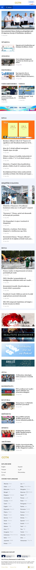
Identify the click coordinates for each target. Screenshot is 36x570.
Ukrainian (25, 535)
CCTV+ (3, 475)
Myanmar (26, 492)
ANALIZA (5, 56)
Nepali (23, 495)
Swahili (24, 523)
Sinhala (24, 517)
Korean (7, 543)
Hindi (6, 529)
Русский (3, 472)
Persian (24, 498)
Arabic (7, 486)
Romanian (25, 509)
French (8, 515)
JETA (3, 372)
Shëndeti (5, 414)
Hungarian (8, 532)
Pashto (23, 506)
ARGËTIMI (5, 441)
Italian (7, 537)
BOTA (3, 248)
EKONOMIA (6, 70)
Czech (7, 503)
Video (21, 84)
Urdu (22, 537)
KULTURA (5, 400)
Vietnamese (26, 540)
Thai (22, 529)
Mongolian (25, 489)
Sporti (4, 428)
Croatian (8, 500)
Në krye (5, 42)
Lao (22, 483)
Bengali (7, 492)
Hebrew (7, 526)
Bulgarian (9, 495)
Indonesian (11, 535)
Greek (8, 520)
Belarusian (9, 489)
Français (3, 469)
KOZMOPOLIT (6, 386)
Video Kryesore (8, 84)
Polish (23, 500)
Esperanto (9, 509)
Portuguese (25, 503)
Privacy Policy (4, 567)
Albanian (8, 483)
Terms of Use (13, 567)
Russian (24, 512)
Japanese (8, 540)
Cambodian (8, 498)
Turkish (24, 532)
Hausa (7, 523)
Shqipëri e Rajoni (9, 183)
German (8, 517)
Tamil (23, 526)
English (3, 466)
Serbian (24, 515)
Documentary (21, 472)
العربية (19, 469)
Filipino (8, 512)
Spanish (24, 520)
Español (20, 466)
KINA (3, 118)
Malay (25, 486)
